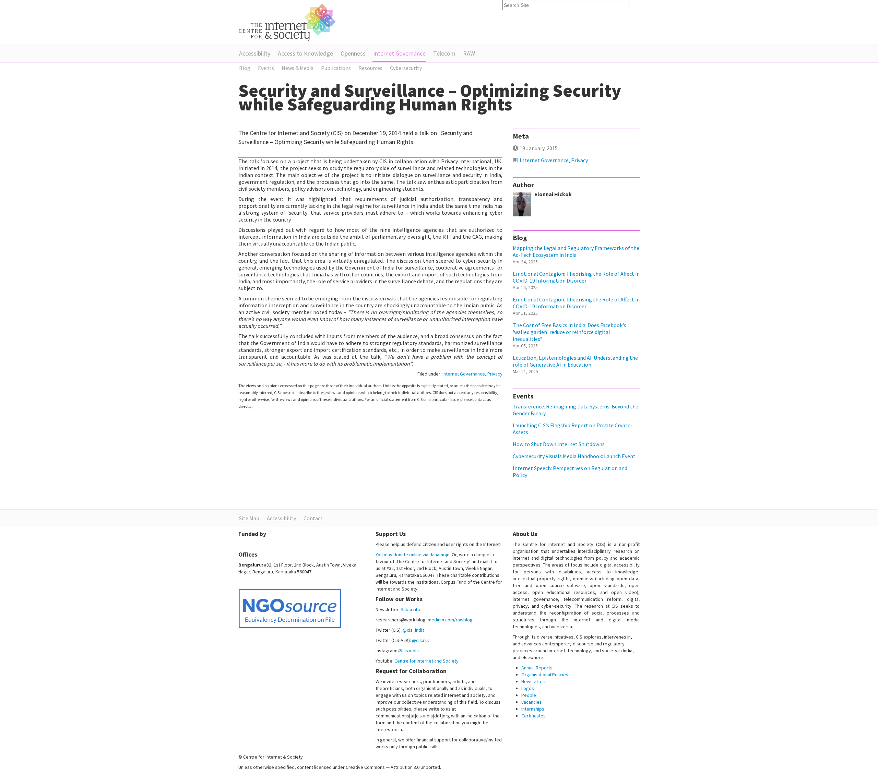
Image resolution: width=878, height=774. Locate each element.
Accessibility (254, 53)
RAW (469, 53)
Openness (353, 53)
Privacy (494, 374)
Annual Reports (537, 668)
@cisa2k (420, 640)
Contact (313, 518)
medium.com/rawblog (450, 620)
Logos (527, 688)
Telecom (444, 53)
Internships (532, 709)
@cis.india (408, 650)
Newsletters (534, 681)
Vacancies (531, 702)
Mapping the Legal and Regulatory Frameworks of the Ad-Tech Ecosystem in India (576, 251)
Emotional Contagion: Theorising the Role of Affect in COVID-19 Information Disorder (576, 277)
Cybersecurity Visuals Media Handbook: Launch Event (574, 456)
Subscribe (411, 609)
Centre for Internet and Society (426, 661)
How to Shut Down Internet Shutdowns (559, 444)
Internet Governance (399, 53)
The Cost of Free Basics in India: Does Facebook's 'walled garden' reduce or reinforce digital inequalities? (569, 332)
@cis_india (414, 630)
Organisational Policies (544, 674)
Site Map (249, 518)
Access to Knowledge (305, 53)
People (528, 695)
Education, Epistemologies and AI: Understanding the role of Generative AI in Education (575, 361)
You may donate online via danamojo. (413, 554)
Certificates (533, 716)
